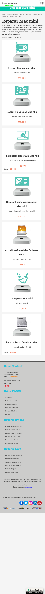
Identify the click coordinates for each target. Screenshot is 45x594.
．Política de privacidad (11, 401)
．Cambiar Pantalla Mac (11, 458)
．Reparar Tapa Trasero (11, 440)
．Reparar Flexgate (10, 469)
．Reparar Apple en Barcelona (13, 455)
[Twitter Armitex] (26, 503)
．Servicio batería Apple (11, 443)
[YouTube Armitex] (39, 503)
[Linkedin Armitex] (35, 503)
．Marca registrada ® (10, 411)
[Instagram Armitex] (30, 503)
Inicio (3, 14)
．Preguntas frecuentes (11, 407)
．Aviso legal (8, 397)
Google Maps (16, 380)
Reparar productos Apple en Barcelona (19, 14)
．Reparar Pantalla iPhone (12, 430)
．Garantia (7, 414)
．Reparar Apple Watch (11, 472)
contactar (14, 482)
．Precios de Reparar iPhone (13, 426)
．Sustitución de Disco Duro (12, 462)
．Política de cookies (10, 404)
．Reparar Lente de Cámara (12, 436)
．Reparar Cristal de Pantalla (13, 433)
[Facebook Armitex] (21, 503)
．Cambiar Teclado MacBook (12, 465)
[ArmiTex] (3, 3)
